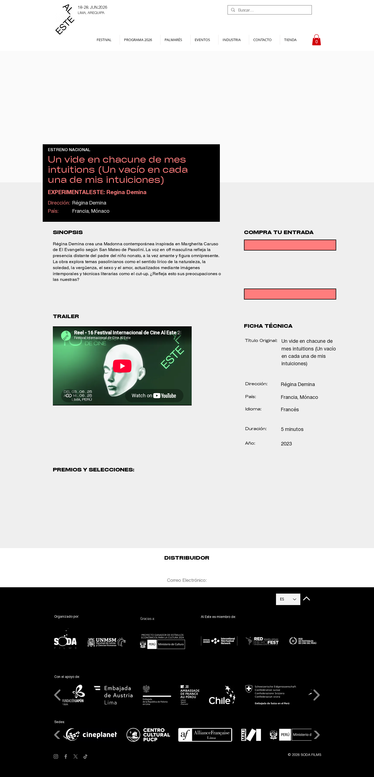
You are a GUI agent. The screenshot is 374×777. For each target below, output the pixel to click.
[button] (106, 40)
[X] (76, 756)
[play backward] (60, 530)
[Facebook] (66, 756)
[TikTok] (85, 756)
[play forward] (250, 530)
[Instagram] (56, 756)
